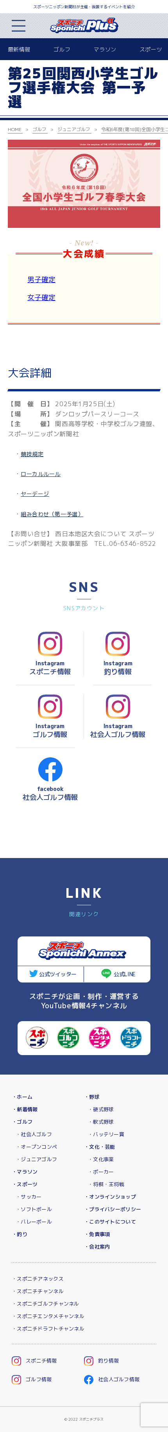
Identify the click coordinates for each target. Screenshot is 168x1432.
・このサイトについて (110, 1221)
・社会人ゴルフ (34, 1134)
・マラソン (25, 1171)
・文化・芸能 (99, 1146)
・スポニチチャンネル (38, 1291)
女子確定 (41, 297)
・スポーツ (25, 1184)
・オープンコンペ (36, 1146)
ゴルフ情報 (39, 1379)
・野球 (92, 1096)
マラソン (105, 49)
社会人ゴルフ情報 (118, 1379)
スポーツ (150, 49)
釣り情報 (108, 1360)
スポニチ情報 (41, 1360)
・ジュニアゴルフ (36, 1159)
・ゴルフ (22, 1121)
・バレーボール (34, 1221)
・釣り (19, 1234)
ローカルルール (41, 474)
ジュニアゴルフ (73, 129)
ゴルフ (62, 49)
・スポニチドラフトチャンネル (48, 1328)
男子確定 (41, 279)
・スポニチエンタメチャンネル (48, 1316)
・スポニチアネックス (38, 1278)
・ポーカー (101, 1171)
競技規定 (32, 454)
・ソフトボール (34, 1209)
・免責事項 (97, 1234)
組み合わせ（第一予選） (52, 514)
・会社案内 (97, 1246)
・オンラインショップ (110, 1196)
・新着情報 (25, 1109)
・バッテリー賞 (106, 1134)
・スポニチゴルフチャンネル (45, 1303)
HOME (14, 129)
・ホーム (22, 1096)
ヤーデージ (35, 493)
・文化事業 (101, 1159)
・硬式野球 (101, 1109)
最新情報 (19, 49)
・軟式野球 (101, 1121)
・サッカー (28, 1196)
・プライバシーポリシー (112, 1209)
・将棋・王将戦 (106, 1184)
